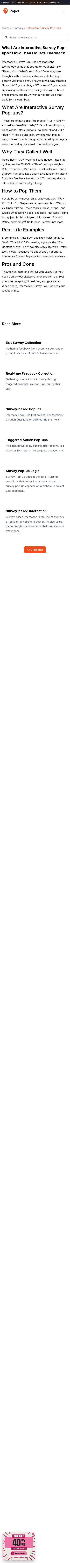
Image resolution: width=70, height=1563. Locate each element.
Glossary (18, 28)
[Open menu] (64, 11)
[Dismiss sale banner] (33, 1534)
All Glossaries (35, 549)
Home (5, 28)
